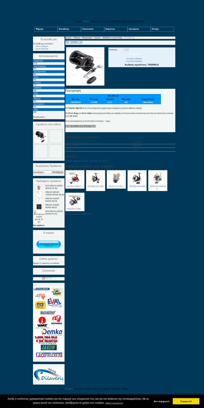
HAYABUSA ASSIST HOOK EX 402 (54, 187)
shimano (68, 161)
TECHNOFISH (40, 72)
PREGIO (37, 99)
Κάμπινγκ (110, 29)
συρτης (85, 161)
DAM (36, 77)
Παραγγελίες (96, 21)
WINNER (37, 88)
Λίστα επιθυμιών (42, 46)
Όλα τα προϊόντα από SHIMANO (78, 214)
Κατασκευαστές (39, 117)
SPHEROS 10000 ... (75, 209)
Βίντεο (113, 21)
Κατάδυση (64, 29)
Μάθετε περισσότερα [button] (114, 403)
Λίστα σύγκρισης (42, 49)
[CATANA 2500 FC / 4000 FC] (75, 185)
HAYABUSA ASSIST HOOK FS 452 (54, 212)
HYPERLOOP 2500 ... (95, 187)
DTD (36, 110)
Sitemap (142, 21)
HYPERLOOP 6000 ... (137, 187)
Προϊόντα (86, 21)
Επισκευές (106, 21)
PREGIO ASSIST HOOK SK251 (52, 206)
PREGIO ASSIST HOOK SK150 (52, 199)
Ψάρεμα (39, 29)
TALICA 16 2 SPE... (116, 186)
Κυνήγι (155, 29)
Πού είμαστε (122, 21)
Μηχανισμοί (87, 38)
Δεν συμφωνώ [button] (161, 401)
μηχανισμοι (77, 161)
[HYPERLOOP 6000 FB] (137, 185)
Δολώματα (134, 29)
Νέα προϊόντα (38, 225)
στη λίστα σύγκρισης (134, 61)
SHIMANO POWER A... (157, 187)
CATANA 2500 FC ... (74, 186)
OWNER (37, 83)
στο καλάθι (133, 54)
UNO (36, 93)
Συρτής (97, 38)
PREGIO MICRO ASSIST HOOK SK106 (54, 193)
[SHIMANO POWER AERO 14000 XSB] (158, 185)
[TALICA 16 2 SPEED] (116, 185)
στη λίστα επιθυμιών (134, 58)
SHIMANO (137, 146)
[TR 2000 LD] (85, 85)
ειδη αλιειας (103, 161)
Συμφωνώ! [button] (186, 401)
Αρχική (78, 21)
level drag (93, 161)
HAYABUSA (39, 104)
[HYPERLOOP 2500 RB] (95, 185)
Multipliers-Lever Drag (112, 38)
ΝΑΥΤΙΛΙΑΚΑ (40, 66)
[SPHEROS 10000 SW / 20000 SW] (75, 207)
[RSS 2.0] (48, 278)
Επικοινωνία (132, 21)
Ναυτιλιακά (87, 29)
